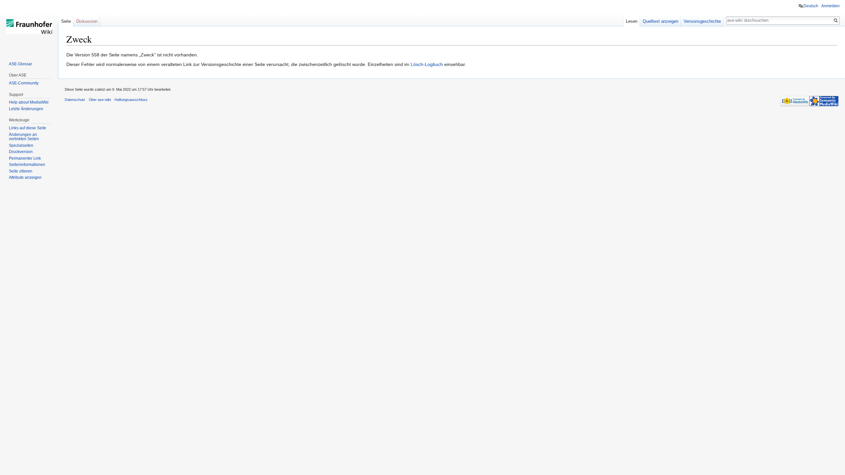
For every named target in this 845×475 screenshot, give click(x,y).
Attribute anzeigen (25, 177)
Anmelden (830, 6)
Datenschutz (75, 100)
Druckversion (21, 151)
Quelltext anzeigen (660, 21)
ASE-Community (24, 83)
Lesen (631, 21)
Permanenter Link (25, 158)
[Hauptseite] (29, 26)
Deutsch (810, 6)
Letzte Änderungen (26, 109)
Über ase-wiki (100, 100)
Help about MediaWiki (29, 102)
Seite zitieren (20, 171)
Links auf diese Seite (27, 128)
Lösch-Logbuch (427, 64)
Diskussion (86, 21)
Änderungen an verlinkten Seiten (24, 137)
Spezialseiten (21, 145)
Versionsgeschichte (702, 21)
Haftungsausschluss (131, 100)
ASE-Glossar (20, 64)
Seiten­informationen (27, 164)
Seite (66, 21)
